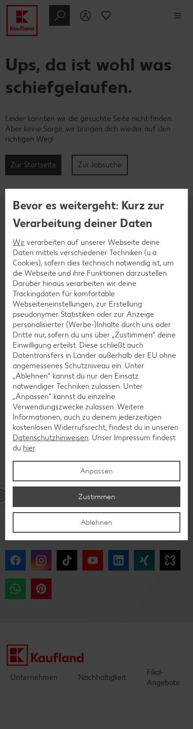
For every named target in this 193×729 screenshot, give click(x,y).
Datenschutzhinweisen (51, 437)
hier (29, 447)
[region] (96, 364)
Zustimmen (96, 496)
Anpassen (96, 470)
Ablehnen (96, 522)
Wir (19, 242)
